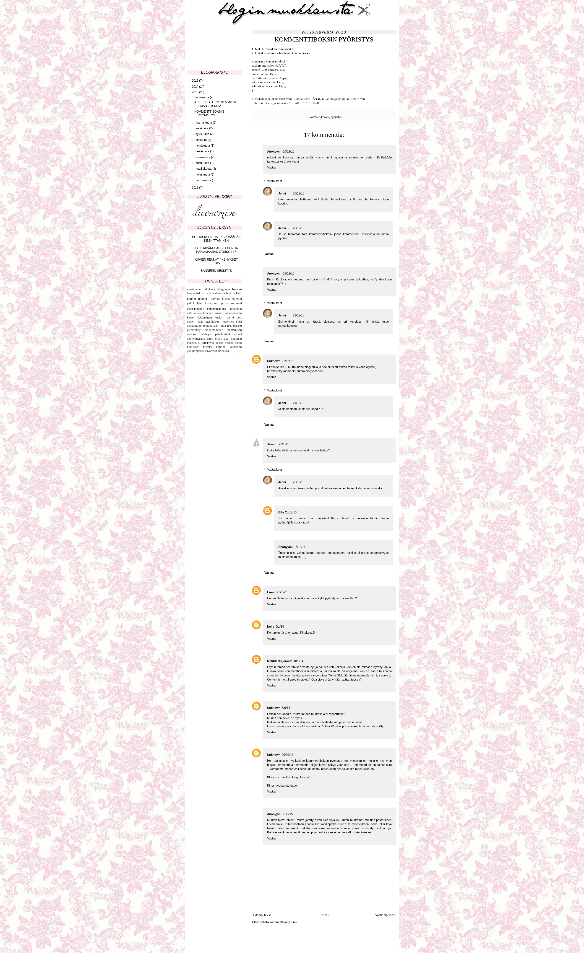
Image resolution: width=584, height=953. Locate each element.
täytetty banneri (214, 347)
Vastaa (271, 167)
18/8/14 (298, 661)
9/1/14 (280, 626)
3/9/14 (286, 708)
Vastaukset (274, 181)
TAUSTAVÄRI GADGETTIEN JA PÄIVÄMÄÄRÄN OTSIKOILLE (216, 250)
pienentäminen (214, 330)
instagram (211, 303)
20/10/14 (287, 754)
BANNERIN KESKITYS (216, 270)
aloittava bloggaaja (217, 289)
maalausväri (211, 325)
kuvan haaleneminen (228, 313)
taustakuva (194, 342)
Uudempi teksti (261, 915)
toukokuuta (203, 157)
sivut (226, 338)
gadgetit (203, 298)
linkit (239, 321)
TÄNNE (316, 99)
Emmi (271, 592)
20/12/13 (288, 151)
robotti (238, 334)
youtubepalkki (220, 351)
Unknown (273, 361)
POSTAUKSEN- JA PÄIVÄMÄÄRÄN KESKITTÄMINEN (216, 238)
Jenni (282, 193)
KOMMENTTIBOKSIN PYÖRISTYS (209, 113)
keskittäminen (195, 309)
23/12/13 (282, 592)
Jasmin (272, 444)
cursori (207, 293)
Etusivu (323, 915)
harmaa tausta (220, 298)
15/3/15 (288, 814)
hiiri (199, 303)
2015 (195, 80)
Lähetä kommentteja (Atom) (278, 922)
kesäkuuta (203, 151)
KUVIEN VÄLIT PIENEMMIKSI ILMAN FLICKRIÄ (215, 104)
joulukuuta (203, 97)
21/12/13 (288, 273)
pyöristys (336, 117)
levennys (228, 321)
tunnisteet (193, 347)
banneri (237, 289)
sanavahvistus (196, 338)
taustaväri (208, 342)
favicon (230, 293)
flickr (239, 293)
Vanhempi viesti (385, 915)
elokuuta (202, 140)
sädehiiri (236, 338)
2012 (195, 187)
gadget (191, 298)
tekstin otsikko (225, 342)
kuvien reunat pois (228, 317)
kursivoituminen (203, 313)
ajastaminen (194, 289)
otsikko (237, 325)
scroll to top (214, 338)
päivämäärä (222, 334)
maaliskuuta (204, 168)
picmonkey (194, 330)
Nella (270, 626)
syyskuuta (203, 134)
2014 (195, 86)
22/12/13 (298, 482)
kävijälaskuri (212, 321)
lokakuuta (202, 128)
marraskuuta (204, 122)
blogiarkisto (194, 293)
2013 (195, 92)
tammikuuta (204, 180)
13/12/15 (299, 547)
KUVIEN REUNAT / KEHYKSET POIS (216, 261)
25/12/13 (291, 512)
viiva (208, 351)
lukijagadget (194, 325)
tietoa (238, 342)
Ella (281, 512)
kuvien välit (195, 321)
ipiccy (224, 303)
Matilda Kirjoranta (279, 661)
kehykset (236, 303)
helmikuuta (203, 174)
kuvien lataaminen (199, 317)
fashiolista (218, 293)
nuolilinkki (226, 325)
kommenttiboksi (319, 117)
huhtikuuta (203, 163)
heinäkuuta (203, 145)
